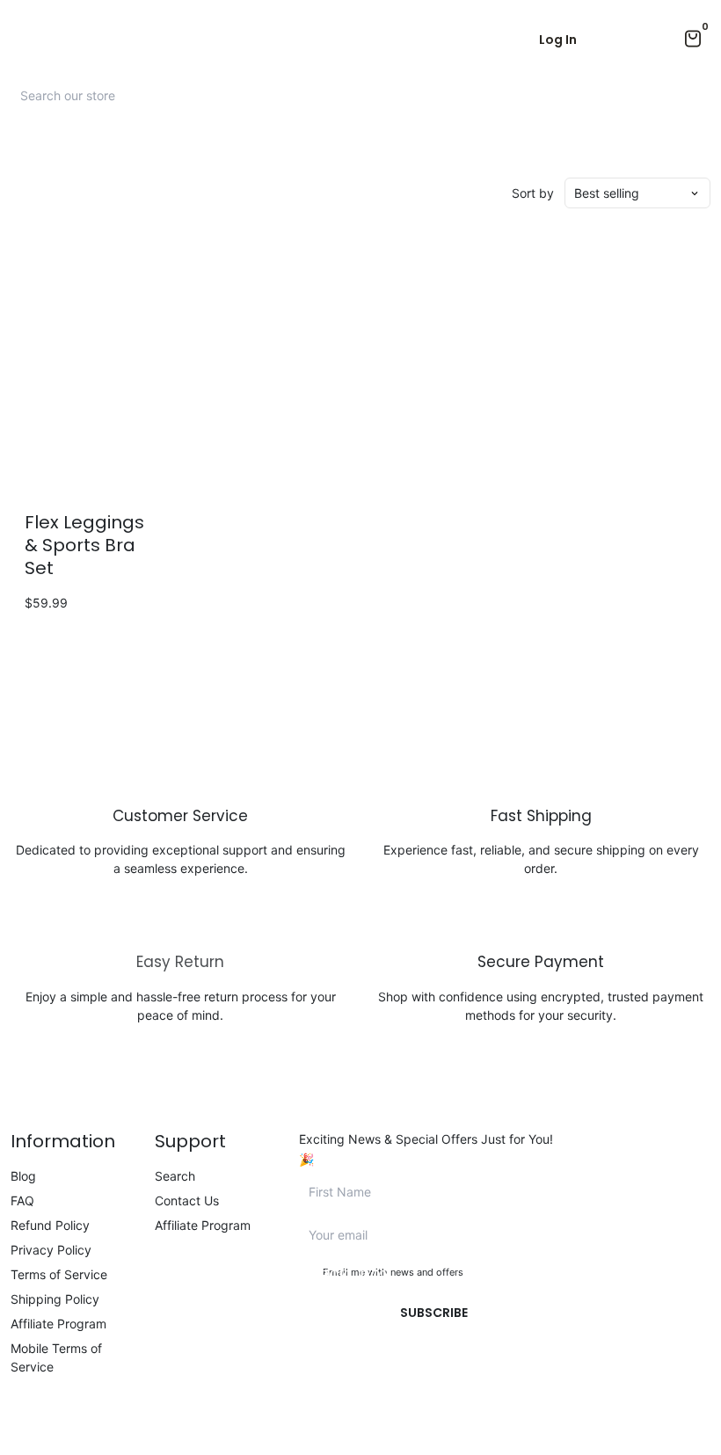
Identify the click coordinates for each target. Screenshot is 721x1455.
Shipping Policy (55, 1298)
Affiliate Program (58, 1323)
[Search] (695, 95)
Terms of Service (59, 1274)
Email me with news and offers (393, 1272)
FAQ (22, 1200)
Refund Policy (50, 1225)
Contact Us (187, 1200)
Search (175, 1175)
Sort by (533, 193)
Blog (23, 1175)
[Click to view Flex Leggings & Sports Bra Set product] (90, 370)
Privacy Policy (51, 1249)
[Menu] (18, 39)
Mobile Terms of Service (56, 1357)
